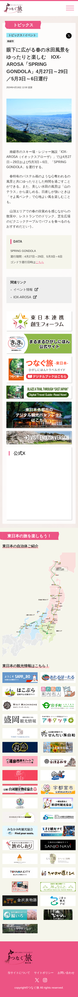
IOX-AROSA (22, 297)
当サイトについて (19, 972)
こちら (40, 262)
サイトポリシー (44, 972)
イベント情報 (23, 289)
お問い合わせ (66, 972)
